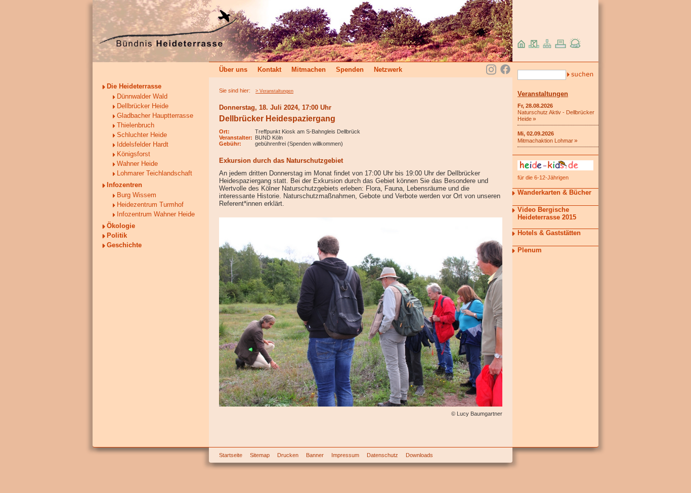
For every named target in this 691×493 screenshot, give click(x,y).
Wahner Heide (137, 163)
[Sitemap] (547, 46)
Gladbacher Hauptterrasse (155, 115)
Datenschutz (382, 455)
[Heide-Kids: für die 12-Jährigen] (555, 168)
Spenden (350, 69)
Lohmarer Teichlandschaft (154, 173)
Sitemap (260, 455)
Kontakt (269, 69)
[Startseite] (167, 44)
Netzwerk (388, 69)
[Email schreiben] (534, 46)
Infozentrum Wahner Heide (156, 214)
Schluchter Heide (142, 135)
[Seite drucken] (560, 46)
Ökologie (121, 226)
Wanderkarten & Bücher (554, 192)
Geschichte (124, 245)
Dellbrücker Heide (142, 106)
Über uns (233, 69)
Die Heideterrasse (134, 86)
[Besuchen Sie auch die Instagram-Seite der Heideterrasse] (491, 69)
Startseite (230, 455)
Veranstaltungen (542, 94)
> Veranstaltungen (274, 91)
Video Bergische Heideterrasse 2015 (546, 213)
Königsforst (133, 154)
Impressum (345, 455)
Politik (117, 235)
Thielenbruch (135, 125)
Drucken (287, 455)
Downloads (419, 455)
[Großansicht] (360, 404)
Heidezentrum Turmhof (150, 204)
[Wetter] (575, 46)
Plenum (529, 250)
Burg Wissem (136, 195)
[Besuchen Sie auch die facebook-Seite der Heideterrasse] (505, 70)
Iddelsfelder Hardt (142, 144)
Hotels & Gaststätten (549, 233)
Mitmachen (308, 69)
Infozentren (124, 185)
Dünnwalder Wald (142, 96)
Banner (315, 455)
